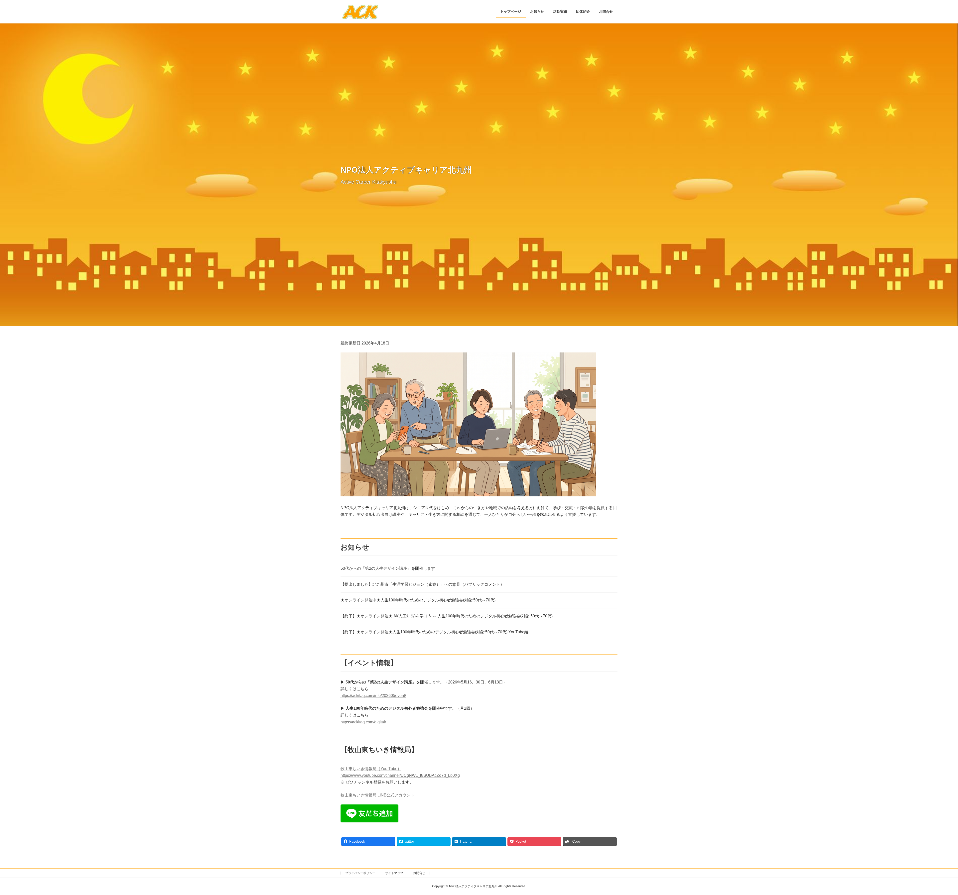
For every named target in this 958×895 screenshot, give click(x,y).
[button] (468, 424)
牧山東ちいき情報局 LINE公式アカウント (377, 795)
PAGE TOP (933, 863)
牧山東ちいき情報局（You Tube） (371, 769)
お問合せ (419, 873)
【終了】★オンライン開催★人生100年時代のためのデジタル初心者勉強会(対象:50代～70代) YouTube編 (434, 632)
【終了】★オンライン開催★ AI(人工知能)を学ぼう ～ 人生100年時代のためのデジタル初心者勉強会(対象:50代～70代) (447, 616)
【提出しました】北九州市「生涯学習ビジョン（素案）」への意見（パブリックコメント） (422, 584)
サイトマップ (394, 873)
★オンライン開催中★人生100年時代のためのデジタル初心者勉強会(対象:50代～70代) (418, 600)
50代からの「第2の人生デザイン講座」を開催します (388, 568)
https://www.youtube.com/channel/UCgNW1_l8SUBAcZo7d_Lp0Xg (400, 775)
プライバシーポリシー (360, 873)
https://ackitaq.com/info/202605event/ (373, 695)
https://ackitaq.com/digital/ (363, 722)
